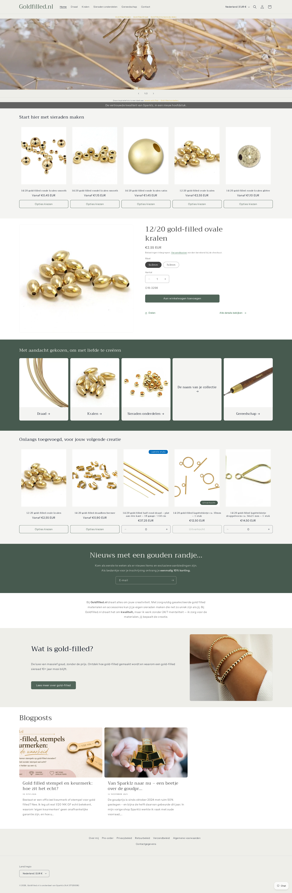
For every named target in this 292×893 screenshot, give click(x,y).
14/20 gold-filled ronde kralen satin (146, 190)
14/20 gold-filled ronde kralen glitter (248, 190)
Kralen (93, 414)
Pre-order (107, 838)
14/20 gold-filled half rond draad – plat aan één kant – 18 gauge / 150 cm (146, 514)
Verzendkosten (179, 252)
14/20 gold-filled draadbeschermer (95, 513)
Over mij (94, 838)
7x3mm (171, 264)
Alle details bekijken (231, 313)
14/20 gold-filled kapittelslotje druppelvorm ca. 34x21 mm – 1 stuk (248, 514)
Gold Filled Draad (141, 17)
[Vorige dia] (138, 93)
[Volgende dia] (153, 93)
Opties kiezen (44, 204)
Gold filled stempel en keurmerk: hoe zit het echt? (57, 785)
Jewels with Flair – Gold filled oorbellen (161, 100)
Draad (41, 414)
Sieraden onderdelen (144, 414)
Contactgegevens (146, 843)
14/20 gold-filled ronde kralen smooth (44, 190)
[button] (255, 7)
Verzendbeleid (161, 838)
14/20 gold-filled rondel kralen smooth (95, 190)
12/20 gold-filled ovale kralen (197, 190)
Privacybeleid (124, 838)
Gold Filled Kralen (123, 17)
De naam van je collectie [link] (197, 387)
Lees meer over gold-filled (53, 685)
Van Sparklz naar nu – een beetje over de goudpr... (143, 785)
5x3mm (153, 264)
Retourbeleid (142, 838)
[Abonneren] (172, 580)
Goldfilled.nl (33, 885)
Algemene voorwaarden (187, 838)
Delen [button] (152, 313)
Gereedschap (246, 414)
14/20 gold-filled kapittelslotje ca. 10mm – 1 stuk (197, 514)
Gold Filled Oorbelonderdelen (164, 17)
